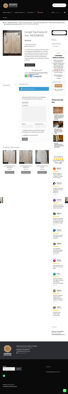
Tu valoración (25, 105)
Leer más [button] (55, 194)
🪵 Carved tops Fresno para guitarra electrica (13, 24)
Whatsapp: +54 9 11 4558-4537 (58, 331)
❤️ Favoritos (40, 12)
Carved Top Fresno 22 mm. (33, 74)
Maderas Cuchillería (19, 12)
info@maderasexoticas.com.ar (58, 334)
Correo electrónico (39, 124)
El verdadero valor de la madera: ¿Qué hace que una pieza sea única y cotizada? (59, 117)
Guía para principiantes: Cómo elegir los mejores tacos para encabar (59, 145)
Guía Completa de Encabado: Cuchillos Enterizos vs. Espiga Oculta (58, 131)
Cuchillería (59, 76)
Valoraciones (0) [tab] (6, 85)
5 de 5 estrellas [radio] (27, 103)
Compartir (37, 76)
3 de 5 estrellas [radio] (24, 103)
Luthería (59, 78)
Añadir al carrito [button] (9, 172)
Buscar (4, 366)
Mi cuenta (5, 17)
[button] (20, 32)
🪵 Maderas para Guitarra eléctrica (25, 22)
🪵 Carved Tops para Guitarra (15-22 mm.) (57, 22)
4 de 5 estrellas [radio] (26, 103)
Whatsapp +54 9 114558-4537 (23, 349)
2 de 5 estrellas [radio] (23, 103)
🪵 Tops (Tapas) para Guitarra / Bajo (40, 22)
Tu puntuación (25, 102)
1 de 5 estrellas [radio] (22, 103)
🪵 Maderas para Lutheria (12, 22)
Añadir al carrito (30, 65)
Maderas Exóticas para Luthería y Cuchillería (26, 346)
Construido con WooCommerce (10, 386)
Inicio (5, 22)
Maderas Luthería (7, 12)
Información (30, 12)
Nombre (24, 124)
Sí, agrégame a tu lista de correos (30, 135)
